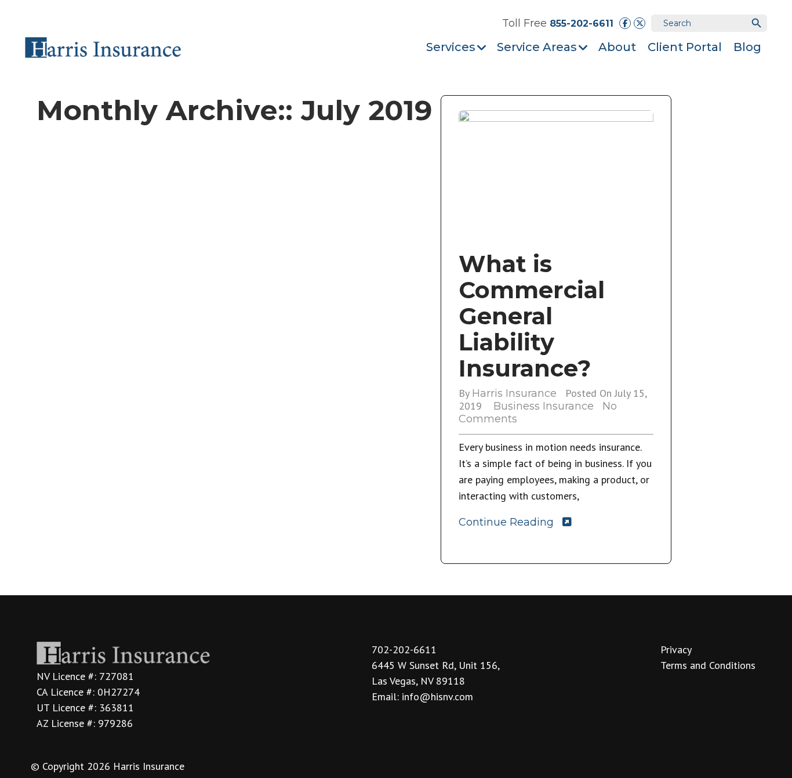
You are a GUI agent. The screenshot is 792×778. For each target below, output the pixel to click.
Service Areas (537, 47)
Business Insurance (543, 406)
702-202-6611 (404, 649)
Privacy (676, 649)
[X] (639, 23)
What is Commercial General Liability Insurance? (532, 315)
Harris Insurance (514, 393)
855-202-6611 (581, 23)
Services (450, 47)
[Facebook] (625, 23)
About (617, 47)
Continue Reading (506, 522)
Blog (747, 47)
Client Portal (685, 47)
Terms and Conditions (707, 665)
